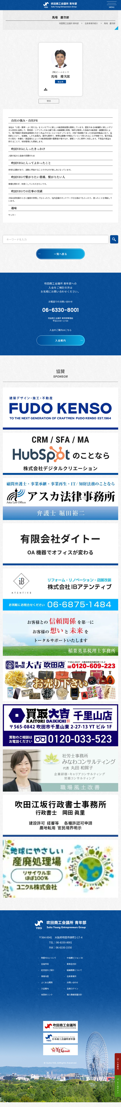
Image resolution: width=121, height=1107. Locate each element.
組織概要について (74, 970)
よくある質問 (46, 982)
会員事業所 (71, 976)
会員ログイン (72, 988)
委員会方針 (71, 964)
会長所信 (45, 964)
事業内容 (45, 976)
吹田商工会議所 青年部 (69, 23)
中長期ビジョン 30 (75, 957)
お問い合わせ (72, 982)
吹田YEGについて (48, 957)
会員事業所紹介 (91, 23)
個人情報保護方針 (74, 994)
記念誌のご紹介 (47, 970)
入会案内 (45, 988)
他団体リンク (46, 994)
